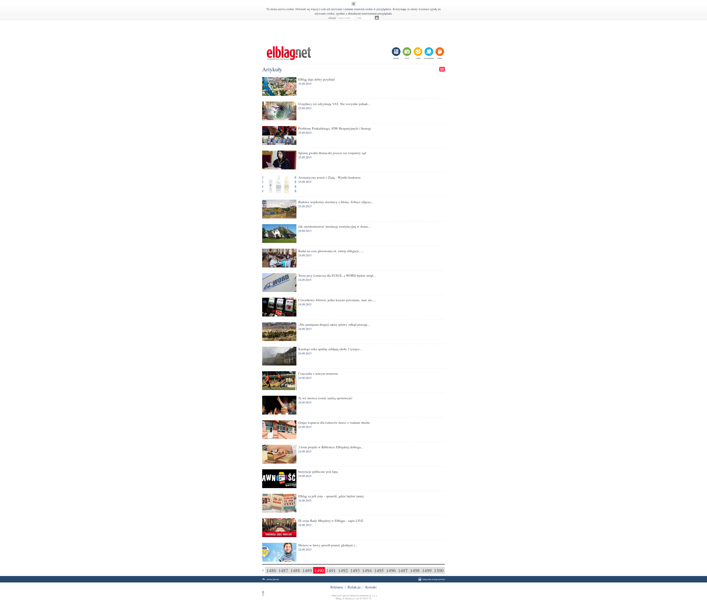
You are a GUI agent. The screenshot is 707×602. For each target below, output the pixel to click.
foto (406, 53)
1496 (391, 570)
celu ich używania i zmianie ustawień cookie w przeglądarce (356, 9)
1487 (283, 570)
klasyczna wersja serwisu (434, 579)
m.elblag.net (288, 53)
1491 (331, 570)
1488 (295, 570)
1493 (355, 570)
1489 (307, 570)
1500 (439, 570)
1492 (343, 570)
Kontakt (371, 587)
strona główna (273, 579)
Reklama (336, 587)
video (417, 53)
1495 (379, 570)
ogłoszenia (428, 53)
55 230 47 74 (365, 598)
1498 (415, 570)
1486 (271, 570)
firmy (439, 53)
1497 (403, 570)
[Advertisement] (353, 31)
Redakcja (354, 587)
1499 (427, 570)
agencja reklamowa (350, 595)
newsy (396, 53)
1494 (367, 570)
